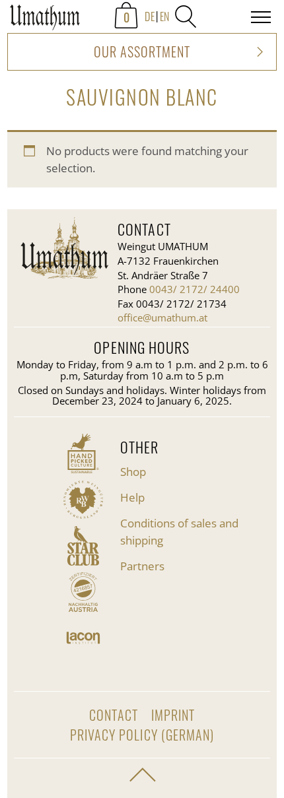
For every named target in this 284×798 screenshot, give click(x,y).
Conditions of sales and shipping (179, 531)
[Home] (45, 19)
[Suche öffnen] (185, 16)
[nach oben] (142, 774)
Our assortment (142, 51)
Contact (113, 715)
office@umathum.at (162, 317)
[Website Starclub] (83, 546)
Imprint (173, 715)
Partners (142, 566)
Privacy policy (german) (141, 735)
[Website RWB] (83, 499)
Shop (133, 471)
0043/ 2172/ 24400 (194, 289)
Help (132, 497)
